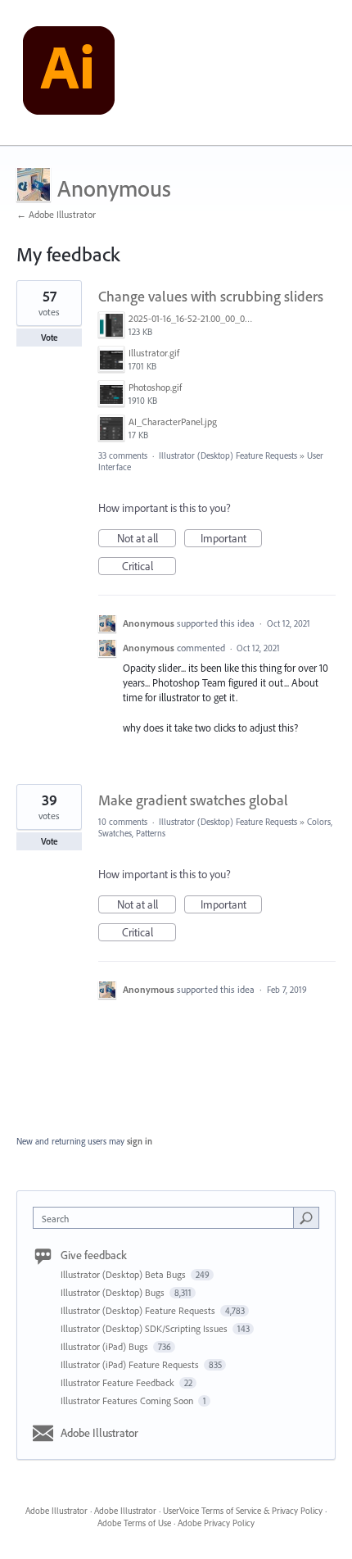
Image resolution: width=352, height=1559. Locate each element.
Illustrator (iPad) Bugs (106, 1346)
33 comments (122, 455)
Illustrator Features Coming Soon (128, 1400)
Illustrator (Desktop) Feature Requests (228, 455)
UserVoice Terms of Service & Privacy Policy (243, 1510)
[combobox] (167, 1218)
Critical (149, 567)
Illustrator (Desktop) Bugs (114, 1292)
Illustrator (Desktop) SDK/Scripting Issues (145, 1328)
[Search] (306, 1217)
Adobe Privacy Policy (216, 1523)
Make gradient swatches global (193, 800)
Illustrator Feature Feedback (119, 1382)
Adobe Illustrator (99, 1432)
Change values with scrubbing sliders (210, 296)
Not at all (146, 539)
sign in (139, 1141)
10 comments (122, 821)
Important (231, 539)
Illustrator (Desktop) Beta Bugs (124, 1274)
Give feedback (94, 1255)
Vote (49, 337)
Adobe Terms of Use (134, 1523)
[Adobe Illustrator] (68, 72)
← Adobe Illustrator (56, 214)
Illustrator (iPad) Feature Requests (131, 1364)
